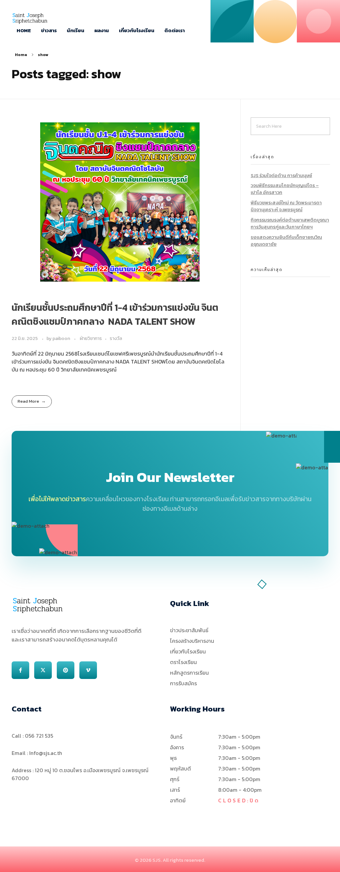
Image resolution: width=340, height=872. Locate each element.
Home (21, 55)
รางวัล (116, 338)
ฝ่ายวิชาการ (91, 338)
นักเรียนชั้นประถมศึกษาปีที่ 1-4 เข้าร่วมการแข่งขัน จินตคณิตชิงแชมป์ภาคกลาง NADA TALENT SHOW (115, 314)
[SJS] (30, 18)
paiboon (61, 338)
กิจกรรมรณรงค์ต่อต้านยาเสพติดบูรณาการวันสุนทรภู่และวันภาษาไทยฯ (290, 224)
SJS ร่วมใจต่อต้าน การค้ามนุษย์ (281, 175)
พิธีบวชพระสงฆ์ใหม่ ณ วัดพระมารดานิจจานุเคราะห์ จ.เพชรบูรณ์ (286, 206)
